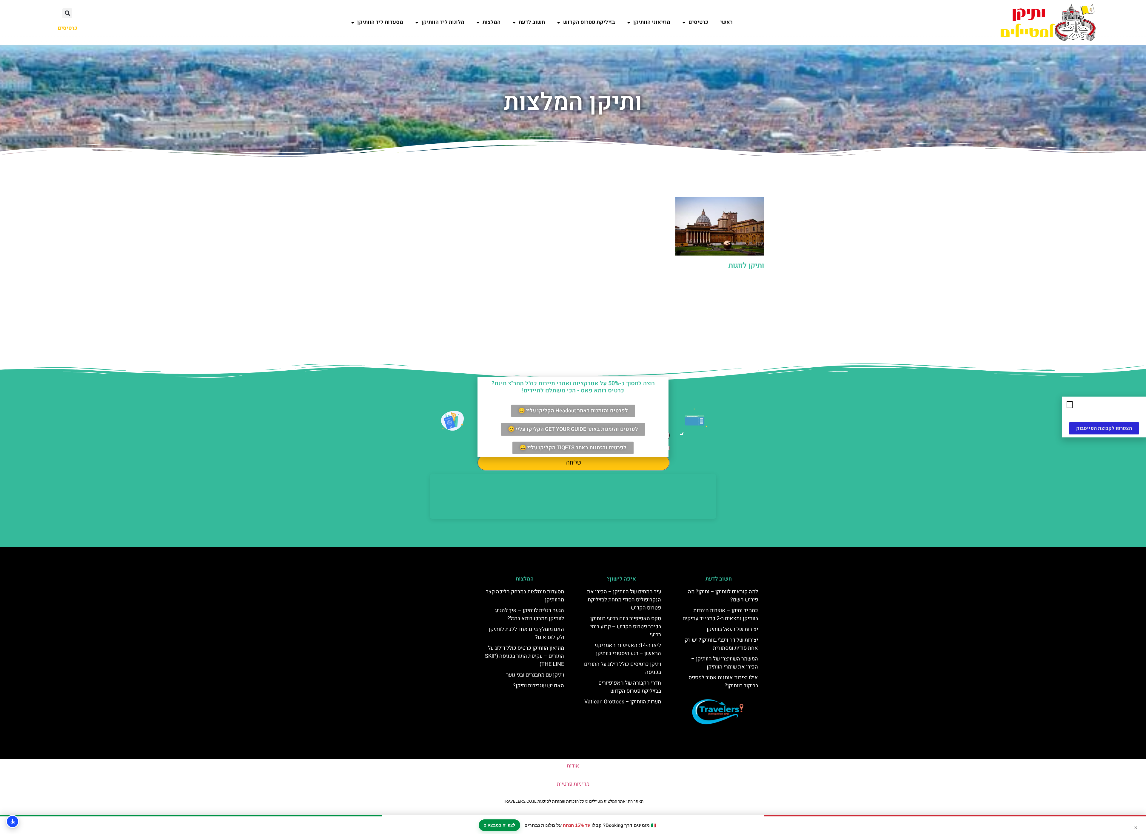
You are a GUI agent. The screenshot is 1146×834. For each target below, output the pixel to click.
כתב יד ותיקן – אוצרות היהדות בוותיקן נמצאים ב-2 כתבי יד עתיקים (720, 614)
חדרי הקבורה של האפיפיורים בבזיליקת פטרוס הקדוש (629, 687)
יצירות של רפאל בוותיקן (732, 629)
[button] (67, 13)
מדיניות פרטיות (573, 784)
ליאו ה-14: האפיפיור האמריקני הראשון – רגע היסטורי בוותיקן (627, 649)
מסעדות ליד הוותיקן (380, 22)
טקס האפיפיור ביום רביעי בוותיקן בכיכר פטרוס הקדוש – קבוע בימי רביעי (625, 627)
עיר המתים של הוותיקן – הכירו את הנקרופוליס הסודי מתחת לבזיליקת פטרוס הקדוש (624, 600)
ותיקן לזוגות (746, 265)
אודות (573, 766)
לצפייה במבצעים (499, 825)
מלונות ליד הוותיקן (442, 22)
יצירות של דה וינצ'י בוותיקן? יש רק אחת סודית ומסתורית (721, 644)
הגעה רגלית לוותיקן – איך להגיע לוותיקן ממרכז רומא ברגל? (529, 614)
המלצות (491, 22)
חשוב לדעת (532, 22)
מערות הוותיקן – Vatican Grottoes (622, 702)
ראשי (726, 22)
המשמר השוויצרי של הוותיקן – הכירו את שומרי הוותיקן (724, 663)
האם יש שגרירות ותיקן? (538, 686)
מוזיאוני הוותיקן (651, 22)
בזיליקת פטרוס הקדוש (589, 22)
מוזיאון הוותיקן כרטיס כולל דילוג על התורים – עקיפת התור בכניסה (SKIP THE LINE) (524, 656)
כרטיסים (698, 22)
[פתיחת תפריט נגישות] (12, 821)
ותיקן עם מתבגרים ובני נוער (535, 675)
